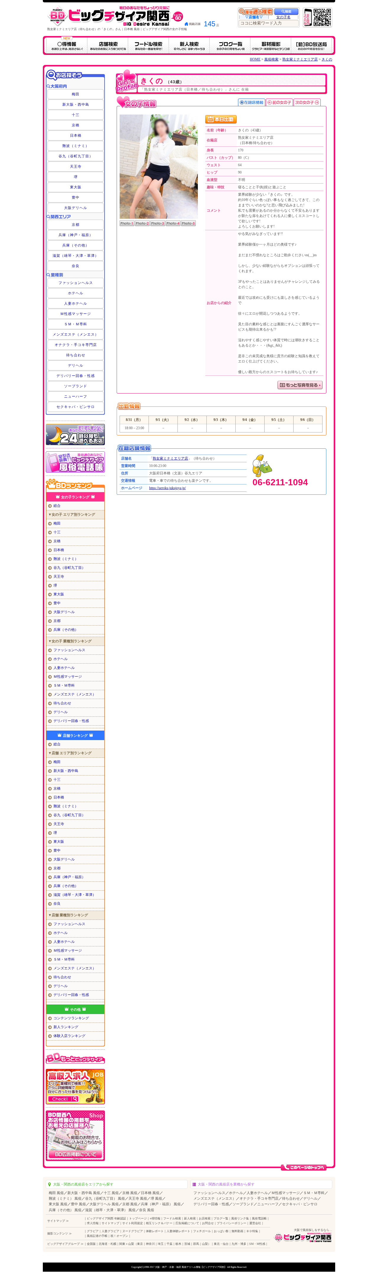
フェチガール (202, 1231)
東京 (140, 1243)
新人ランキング (65, 1027)
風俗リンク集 (240, 1218)
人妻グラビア (110, 1231)
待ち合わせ (75, 355)
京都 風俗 (129, 1204)
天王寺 (76, 166)
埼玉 (161, 1243)
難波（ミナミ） (75, 146)
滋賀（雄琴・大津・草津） (76, 256)
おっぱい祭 (221, 1231)
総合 (57, 506)
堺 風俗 (156, 1198)
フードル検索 (172, 1218)
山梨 (205, 1243)
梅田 (75, 94)
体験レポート (155, 1231)
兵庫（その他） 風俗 (65, 1210)
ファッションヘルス (75, 283)
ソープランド (75, 386)
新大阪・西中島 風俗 (83, 1193)
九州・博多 (239, 1243)
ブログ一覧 (221, 1218)
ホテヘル (75, 293)
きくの (327, 59)
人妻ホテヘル (75, 303)
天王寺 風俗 (137, 1198)
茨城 (187, 1243)
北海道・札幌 (107, 1243)
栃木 (178, 1243)
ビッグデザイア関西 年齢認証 (106, 1218)
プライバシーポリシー (231, 1223)
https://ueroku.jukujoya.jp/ (167, 488)
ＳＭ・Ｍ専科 (75, 324)
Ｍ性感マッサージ (75, 314)
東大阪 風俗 (58, 1204)
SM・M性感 (257, 1243)
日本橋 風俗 (150, 1193)
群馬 (196, 1243)
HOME (255, 59)
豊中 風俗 (78, 1204)
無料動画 (237, 1231)
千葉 (169, 1243)
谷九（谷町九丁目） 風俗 (105, 1198)
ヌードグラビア (132, 1231)
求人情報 (93, 1223)
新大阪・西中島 (75, 104)
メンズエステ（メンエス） (76, 334)
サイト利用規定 (132, 1223)
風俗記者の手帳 (97, 1235)
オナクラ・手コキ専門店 (76, 345)
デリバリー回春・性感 (75, 376)
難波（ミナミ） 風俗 (65, 1198)
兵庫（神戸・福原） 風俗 (161, 1204)
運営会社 (255, 1223)
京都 (75, 225)
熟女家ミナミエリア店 (300, 59)
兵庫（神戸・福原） (75, 235)
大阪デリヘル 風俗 (104, 1204)
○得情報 (155, 1218)
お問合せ (208, 1223)
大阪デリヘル (75, 208)
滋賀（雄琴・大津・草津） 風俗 (110, 1210)
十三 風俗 (111, 1193)
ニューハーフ (75, 396)
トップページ (138, 1218)
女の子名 (283, 17)
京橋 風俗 (129, 1193)
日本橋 (76, 135)
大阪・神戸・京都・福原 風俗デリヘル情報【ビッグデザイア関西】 (191, 1267)
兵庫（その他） (75, 245)
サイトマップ (110, 1223)
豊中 (75, 197)
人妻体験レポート (178, 1231)
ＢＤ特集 (252, 1231)
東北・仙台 (221, 1243)
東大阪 (76, 187)
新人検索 (190, 1218)
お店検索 (205, 1218)
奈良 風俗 (146, 1210)
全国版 (91, 1243)
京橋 (75, 125)
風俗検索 (271, 59)
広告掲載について (187, 1223)
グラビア (93, 1231)
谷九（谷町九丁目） (75, 156)
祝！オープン (119, 1235)
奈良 (75, 266)
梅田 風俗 (56, 1193)
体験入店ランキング (69, 1036)
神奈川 (150, 1243)
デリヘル (75, 365)
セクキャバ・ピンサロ (75, 407)
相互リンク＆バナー (159, 1223)
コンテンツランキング (71, 1018)
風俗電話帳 (259, 1218)
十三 (75, 115)
